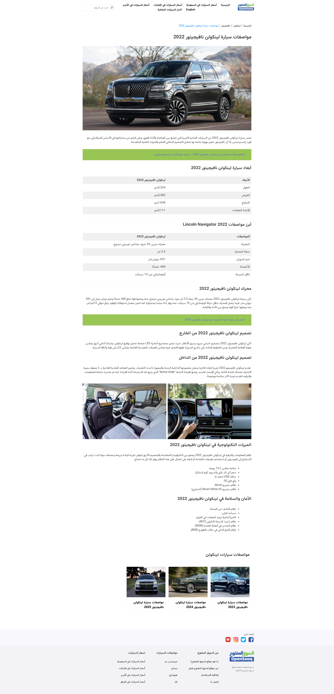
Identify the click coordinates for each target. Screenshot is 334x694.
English (190, 10)
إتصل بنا (214, 682)
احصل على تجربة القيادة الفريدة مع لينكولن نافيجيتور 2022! (215, 320)
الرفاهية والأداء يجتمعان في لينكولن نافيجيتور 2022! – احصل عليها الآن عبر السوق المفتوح (199, 155)
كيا (176, 682)
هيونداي (173, 675)
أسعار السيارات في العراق (133, 682)
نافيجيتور (225, 26)
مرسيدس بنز (171, 662)
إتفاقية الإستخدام (209, 675)
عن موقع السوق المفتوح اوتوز (203, 668)
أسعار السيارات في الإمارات (168, 5)
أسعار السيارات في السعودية (201, 5)
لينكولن (237, 26)
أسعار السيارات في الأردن (136, 5)
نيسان (174, 668)
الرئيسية (225, 5)
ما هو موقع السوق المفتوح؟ (204, 662)
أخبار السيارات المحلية (170, 10)
